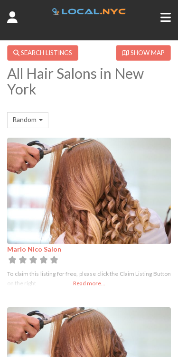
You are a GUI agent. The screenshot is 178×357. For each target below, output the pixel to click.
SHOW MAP (147, 52)
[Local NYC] (88, 12)
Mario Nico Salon (34, 249)
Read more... (89, 283)
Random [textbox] (24, 119)
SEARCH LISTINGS (45, 52)
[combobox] (27, 120)
